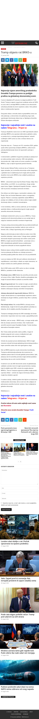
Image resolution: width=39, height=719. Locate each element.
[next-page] (21, 462)
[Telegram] (7, 60)
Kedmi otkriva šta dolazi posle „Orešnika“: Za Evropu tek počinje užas (32, 453)
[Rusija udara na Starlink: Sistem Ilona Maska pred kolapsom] (19, 447)
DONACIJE (25, 714)
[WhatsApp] (20, 60)
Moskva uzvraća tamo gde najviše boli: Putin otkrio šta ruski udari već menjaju (18, 651)
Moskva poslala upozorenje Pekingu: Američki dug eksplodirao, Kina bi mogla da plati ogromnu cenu (6, 455)
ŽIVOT (31, 711)
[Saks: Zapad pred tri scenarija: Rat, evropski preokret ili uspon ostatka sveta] (19, 564)
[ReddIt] (25, 60)
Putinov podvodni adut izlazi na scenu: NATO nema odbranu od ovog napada (17, 688)
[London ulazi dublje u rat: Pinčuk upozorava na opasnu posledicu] (19, 526)
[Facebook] (11, 60)
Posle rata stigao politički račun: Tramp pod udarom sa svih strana (17, 615)
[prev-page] (18, 462)
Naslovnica (3, 47)
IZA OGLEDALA (24, 711)
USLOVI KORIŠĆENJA (16, 714)
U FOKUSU (9, 711)
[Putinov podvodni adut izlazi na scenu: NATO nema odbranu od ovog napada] (19, 672)
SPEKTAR (10, 47)
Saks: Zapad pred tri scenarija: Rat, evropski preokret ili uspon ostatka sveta (18, 579)
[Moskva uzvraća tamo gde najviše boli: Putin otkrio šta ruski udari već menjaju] (19, 636)
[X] (16, 60)
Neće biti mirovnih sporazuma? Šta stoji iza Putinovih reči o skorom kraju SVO (29, 431)
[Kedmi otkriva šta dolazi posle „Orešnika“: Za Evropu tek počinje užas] (32, 447)
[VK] (3, 60)
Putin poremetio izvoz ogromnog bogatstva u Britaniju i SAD (9, 430)
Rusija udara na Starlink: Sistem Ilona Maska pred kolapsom (19, 454)
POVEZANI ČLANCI (19, 440)
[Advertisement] (19, 20)
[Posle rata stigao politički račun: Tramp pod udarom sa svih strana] (19, 600)
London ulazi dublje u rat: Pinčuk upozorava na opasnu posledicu (15, 542)
